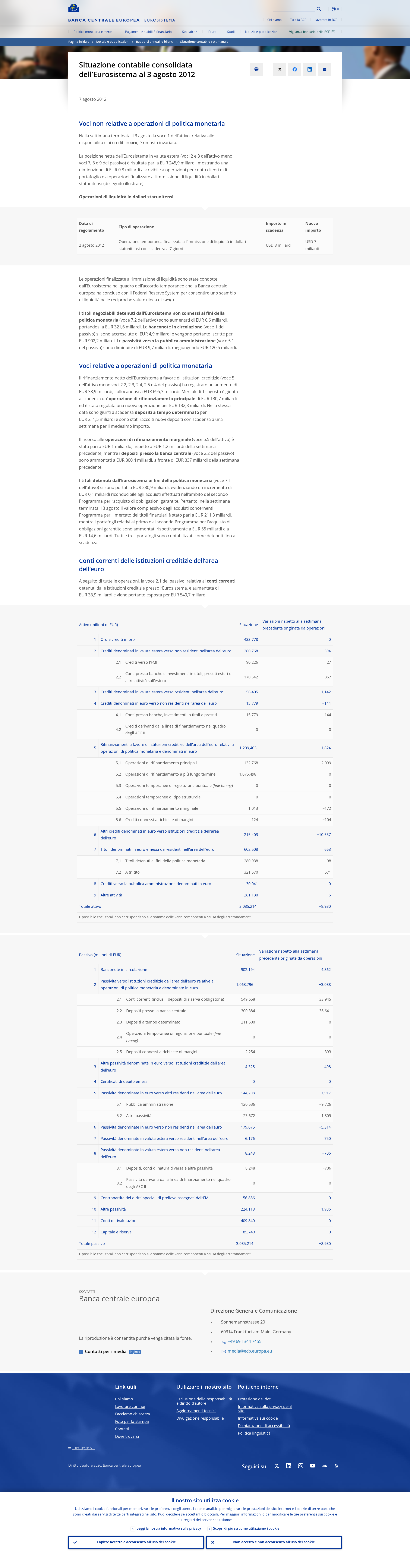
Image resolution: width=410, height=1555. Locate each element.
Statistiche (189, 32)
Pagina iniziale (78, 41)
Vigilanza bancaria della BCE (309, 32)
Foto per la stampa (132, 1422)
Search (318, 9)
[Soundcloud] (324, 1466)
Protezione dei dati (255, 1399)
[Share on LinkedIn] (309, 69)
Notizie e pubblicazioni (261, 32)
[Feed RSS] (336, 1466)
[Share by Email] (324, 69)
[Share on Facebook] (294, 69)
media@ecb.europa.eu (250, 1351)
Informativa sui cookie (258, 1418)
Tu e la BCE (298, 20)
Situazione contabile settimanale (204, 41)
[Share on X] (279, 69)
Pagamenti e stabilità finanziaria (148, 32)
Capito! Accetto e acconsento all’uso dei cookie (136, 1542)
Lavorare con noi (130, 1407)
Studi (231, 32)
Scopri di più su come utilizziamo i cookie (246, 1528)
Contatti (122, 1429)
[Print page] (256, 69)
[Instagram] (301, 1466)
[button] (327, 9)
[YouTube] (313, 1466)
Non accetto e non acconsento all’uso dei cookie (274, 1542)
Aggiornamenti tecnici (196, 1411)
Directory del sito (83, 1448)
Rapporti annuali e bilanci (155, 41)
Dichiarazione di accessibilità (264, 1426)
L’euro (212, 32)
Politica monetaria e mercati (94, 32)
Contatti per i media (106, 1352)
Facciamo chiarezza (132, 1414)
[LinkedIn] (289, 1466)
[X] (277, 1466)
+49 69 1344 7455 (244, 1342)
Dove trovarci (127, 1437)
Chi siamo (274, 20)
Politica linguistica (254, 1433)
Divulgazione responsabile (200, 1418)
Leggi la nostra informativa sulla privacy (168, 1528)
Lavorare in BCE (326, 20)
